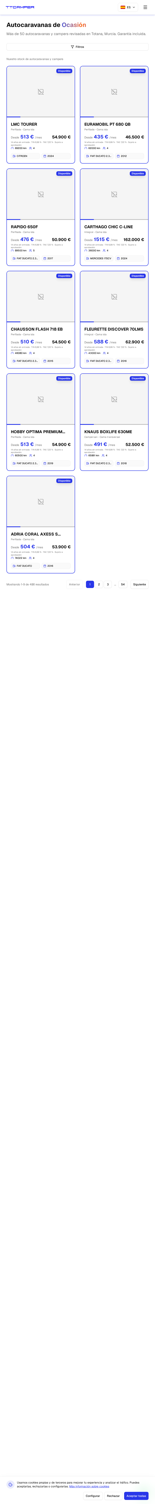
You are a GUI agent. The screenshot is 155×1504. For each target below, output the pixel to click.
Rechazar (113, 1496)
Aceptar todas (136, 1496)
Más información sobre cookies (89, 1486)
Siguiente (139, 584)
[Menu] (145, 7)
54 (123, 584)
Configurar (93, 1496)
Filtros (80, 47)
